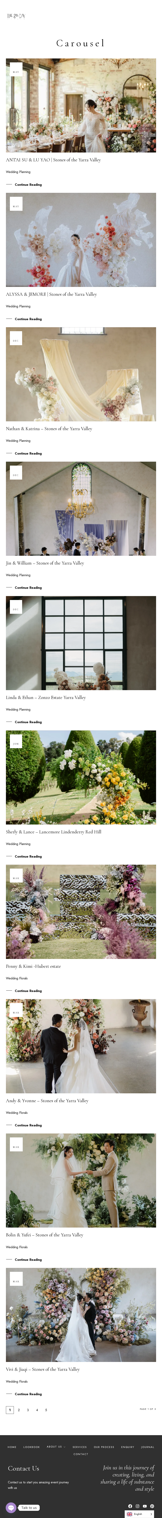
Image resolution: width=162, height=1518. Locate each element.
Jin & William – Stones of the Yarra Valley (45, 563)
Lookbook (32, 1447)
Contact (81, 1454)
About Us (54, 1447)
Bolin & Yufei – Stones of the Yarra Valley (44, 1235)
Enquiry (127, 1447)
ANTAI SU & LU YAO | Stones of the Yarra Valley (53, 160)
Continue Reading (28, 184)
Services (80, 1447)
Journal (147, 1447)
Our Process (104, 1447)
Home (12, 1447)
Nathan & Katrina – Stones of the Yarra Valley (49, 429)
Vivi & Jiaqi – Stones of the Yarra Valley (43, 1369)
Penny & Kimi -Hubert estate (33, 966)
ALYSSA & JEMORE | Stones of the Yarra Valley (51, 294)
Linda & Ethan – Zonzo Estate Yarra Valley (46, 697)
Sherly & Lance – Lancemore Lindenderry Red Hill (53, 832)
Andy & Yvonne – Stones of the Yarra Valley (47, 1101)
